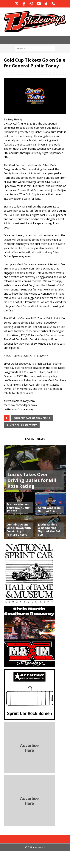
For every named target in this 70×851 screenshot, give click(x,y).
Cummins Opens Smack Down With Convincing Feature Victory (19, 530)
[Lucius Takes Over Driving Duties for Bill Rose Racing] (35, 468)
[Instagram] (31, 3)
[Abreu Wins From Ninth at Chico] (50, 503)
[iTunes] (46, 3)
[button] (65, 40)
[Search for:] (35, 48)
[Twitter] (17, 3)
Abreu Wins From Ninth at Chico (49, 509)
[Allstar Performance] (29, 718)
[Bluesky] (53, 3)
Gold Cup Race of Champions (31, 418)
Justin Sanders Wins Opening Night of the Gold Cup (49, 530)
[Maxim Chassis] (29, 665)
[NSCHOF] (29, 602)
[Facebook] (24, 3)
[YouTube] (38, 3)
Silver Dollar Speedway (22, 425)
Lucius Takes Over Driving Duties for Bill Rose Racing (31, 480)
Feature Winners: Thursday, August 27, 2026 (19, 507)
